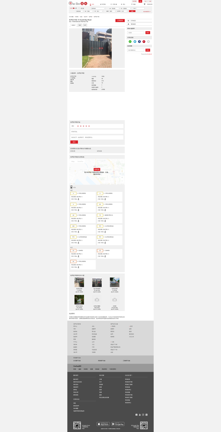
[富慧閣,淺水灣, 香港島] (114, 299)
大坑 (93, 344)
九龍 (112, 342)
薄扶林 (75, 344)
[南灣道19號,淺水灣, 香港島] (114, 282)
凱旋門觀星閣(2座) (115, 347)
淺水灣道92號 (96, 288)
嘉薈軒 (112, 329)
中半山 (75, 342)
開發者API (76, 406)
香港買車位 (128, 403)
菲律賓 (86, 369)
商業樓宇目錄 (101, 361)
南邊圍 (94, 337)
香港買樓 (127, 392)
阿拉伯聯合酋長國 (104, 397)
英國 (100, 392)
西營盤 (75, 350)
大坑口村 (131, 337)
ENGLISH (149, 4)
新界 (131, 326)
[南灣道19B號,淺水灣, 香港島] (97, 299)
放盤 (140, 1)
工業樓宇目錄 (126, 361)
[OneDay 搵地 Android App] (118, 424)
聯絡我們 (75, 387)
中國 (100, 379)
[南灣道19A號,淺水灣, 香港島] (79, 299)
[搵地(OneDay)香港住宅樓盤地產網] (78, 3)
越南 (80, 369)
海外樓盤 (134, 1)
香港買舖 (127, 400)
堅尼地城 (94, 334)
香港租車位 (128, 390)
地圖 (80, 25)
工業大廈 (114, 4)
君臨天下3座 (114, 344)
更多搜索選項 (146, 11)
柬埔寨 (101, 384)
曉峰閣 (112, 337)
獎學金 (75, 390)
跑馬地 (75, 331)
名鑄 (112, 352)
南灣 (112, 334)
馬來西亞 (104, 369)
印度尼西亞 (113, 369)
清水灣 (75, 334)
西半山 (75, 326)
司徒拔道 (94, 350)
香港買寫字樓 (128, 395)
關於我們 (75, 379)
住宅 (93, 4)
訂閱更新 (120, 20)
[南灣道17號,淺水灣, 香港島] (79, 282)
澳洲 (100, 390)
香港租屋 (127, 379)
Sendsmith (149, 54)
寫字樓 (103, 4)
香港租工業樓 (128, 384)
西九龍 (94, 331)
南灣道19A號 (79, 306)
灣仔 (74, 329)
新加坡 (97, 369)
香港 (74, 369)
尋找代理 (75, 392)
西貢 (74, 339)
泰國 (91, 369)
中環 (93, 347)
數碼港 (94, 339)
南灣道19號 (115, 288)
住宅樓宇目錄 (77, 361)
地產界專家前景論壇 (78, 411)
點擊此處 (97, 169)
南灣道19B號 (97, 306)
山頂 (93, 342)
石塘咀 (94, 352)
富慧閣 (114, 306)
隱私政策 (118, 428)
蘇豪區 (75, 347)
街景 (85, 25)
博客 (74, 403)
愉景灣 (75, 337)
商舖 (134, 4)
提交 (74, 142)
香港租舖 (127, 387)
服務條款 (114, 428)
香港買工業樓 (128, 397)
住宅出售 (72, 151)
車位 (124, 4)
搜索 (132, 11)
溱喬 (130, 329)
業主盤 (82, 8)
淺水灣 (75, 352)
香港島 (113, 326)
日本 (100, 382)
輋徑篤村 (131, 334)
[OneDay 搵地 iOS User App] (103, 424)
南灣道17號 (79, 288)
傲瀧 (130, 331)
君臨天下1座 (114, 350)
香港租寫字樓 (128, 382)
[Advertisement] (97, 106)
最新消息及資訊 (77, 382)
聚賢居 (112, 331)
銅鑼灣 (94, 329)
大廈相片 (73, 25)
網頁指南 (75, 395)
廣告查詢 (75, 384)
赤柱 (93, 326)
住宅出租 (99, 151)
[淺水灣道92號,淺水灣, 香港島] (97, 282)
